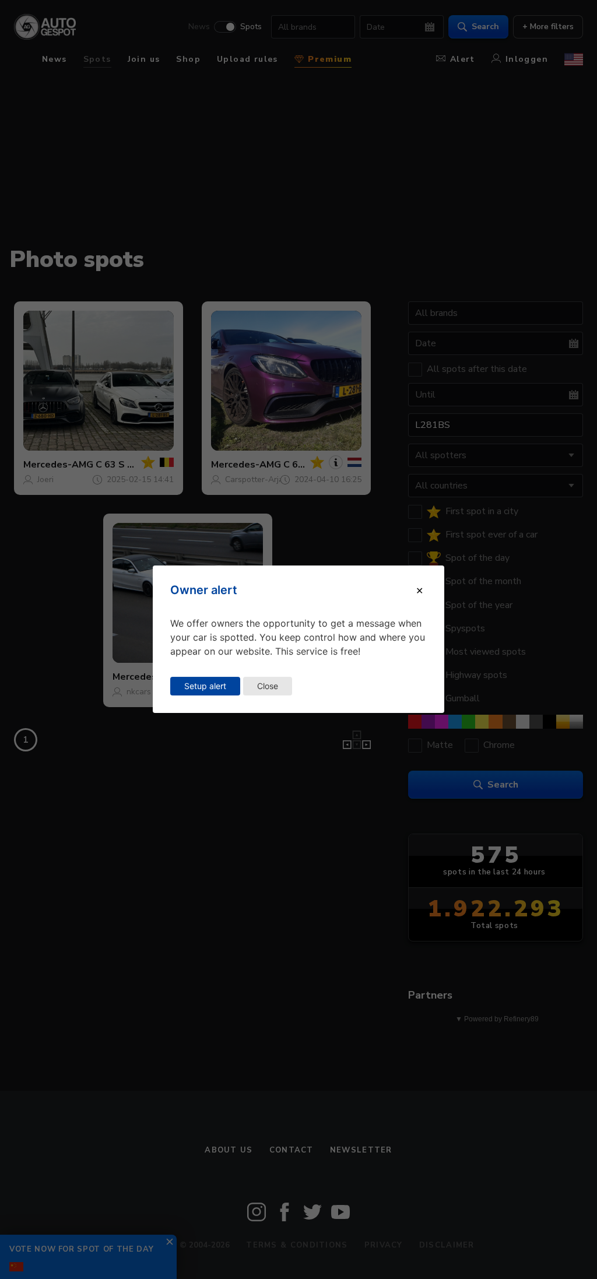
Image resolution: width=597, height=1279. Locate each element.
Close (267, 686)
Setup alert (205, 686)
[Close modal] (419, 590)
